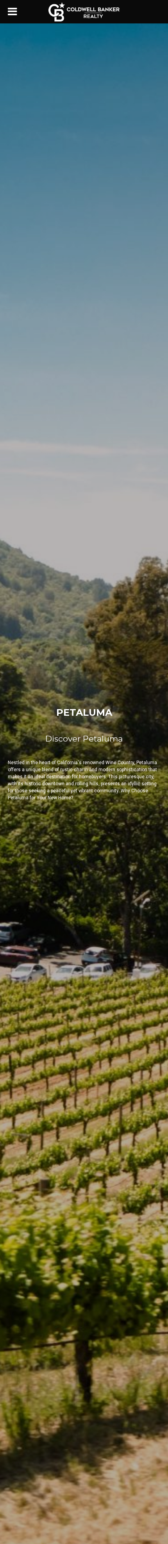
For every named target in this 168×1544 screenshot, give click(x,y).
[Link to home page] (84, 12)
